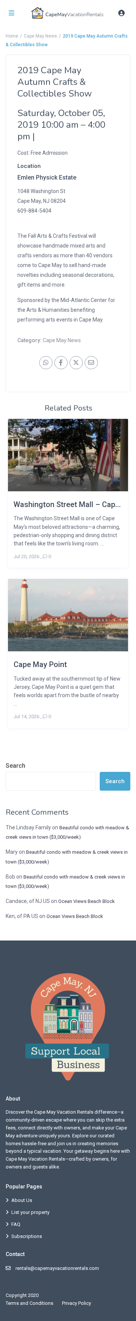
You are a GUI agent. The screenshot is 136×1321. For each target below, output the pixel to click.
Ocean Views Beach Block (86, 901)
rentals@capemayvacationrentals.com (57, 1268)
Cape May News (40, 36)
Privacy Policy (76, 1303)
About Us (21, 1200)
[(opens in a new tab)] (18, 220)
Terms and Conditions (29, 1303)
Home (12, 36)
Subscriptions (26, 1236)
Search (15, 765)
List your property (30, 1212)
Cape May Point (40, 664)
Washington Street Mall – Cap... (67, 504)
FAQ (15, 1224)
